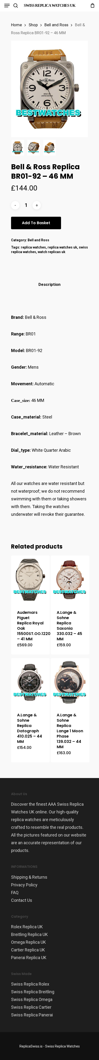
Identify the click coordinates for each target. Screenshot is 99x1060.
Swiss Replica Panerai (32, 1014)
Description (49, 284)
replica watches (33, 247)
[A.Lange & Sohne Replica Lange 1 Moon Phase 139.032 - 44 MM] (70, 682)
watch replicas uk (51, 252)
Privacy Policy (24, 884)
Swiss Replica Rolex (30, 984)
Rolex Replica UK (27, 926)
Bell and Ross (56, 25)
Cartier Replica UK (28, 949)
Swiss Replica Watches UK (49, 5)
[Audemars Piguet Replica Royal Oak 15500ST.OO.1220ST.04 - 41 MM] (30, 580)
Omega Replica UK (28, 942)
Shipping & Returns (29, 877)
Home (16, 25)
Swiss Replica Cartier (31, 1007)
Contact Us (21, 900)
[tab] (49, 284)
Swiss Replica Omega (31, 999)
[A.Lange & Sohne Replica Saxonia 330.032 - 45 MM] (70, 580)
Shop (33, 25)
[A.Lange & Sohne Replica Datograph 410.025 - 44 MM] (30, 682)
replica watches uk (62, 247)
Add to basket (36, 223)
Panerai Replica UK (28, 957)
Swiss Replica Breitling (32, 991)
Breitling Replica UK (29, 934)
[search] (16, 5)
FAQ (15, 892)
